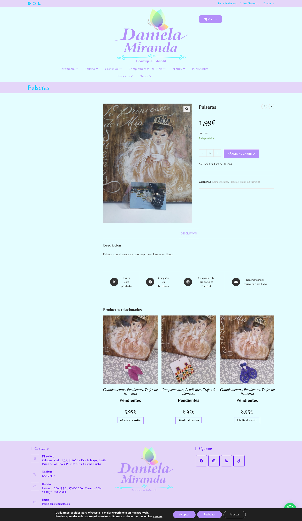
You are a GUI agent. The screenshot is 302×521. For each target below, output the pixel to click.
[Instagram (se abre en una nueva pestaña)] (34, 3)
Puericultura (200, 68)
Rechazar (209, 514)
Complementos (220, 181)
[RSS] (226, 460)
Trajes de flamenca (250, 181)
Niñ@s (178, 68)
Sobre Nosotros (250, 3)
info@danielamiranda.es (56, 503)
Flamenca (124, 76)
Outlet (144, 76)
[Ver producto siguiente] (271, 106)
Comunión (112, 68)
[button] (186, 109)
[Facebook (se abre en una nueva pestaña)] (30, 3)
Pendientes (135, 389)
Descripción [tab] (189, 233)
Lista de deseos (227, 3)
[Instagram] (214, 460)
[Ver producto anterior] (264, 106)
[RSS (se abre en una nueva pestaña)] (39, 3)
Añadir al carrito (241, 153)
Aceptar (184, 514)
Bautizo (90, 68)
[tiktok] (239, 460)
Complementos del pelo (146, 68)
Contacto (268, 3)
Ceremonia (68, 68)
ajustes (157, 516)
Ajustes (235, 514)
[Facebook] (201, 460)
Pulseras (234, 181)
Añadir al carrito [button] (130, 420)
